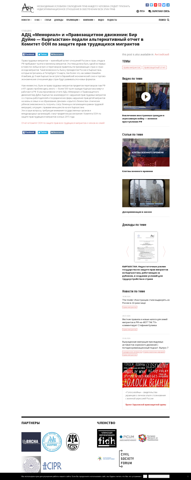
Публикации (72, 19)
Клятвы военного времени (137, 171)
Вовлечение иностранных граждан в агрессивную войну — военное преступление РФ (143, 118)
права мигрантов (131, 67)
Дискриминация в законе (137, 211)
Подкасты (112, 19)
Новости (25, 19)
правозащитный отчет (155, 67)
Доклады (58, 19)
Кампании (88, 19)
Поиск (162, 20)
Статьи (48, 19)
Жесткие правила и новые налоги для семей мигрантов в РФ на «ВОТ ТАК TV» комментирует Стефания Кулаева (144, 322)
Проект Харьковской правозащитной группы (146, 404)
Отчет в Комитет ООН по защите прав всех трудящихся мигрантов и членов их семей (62, 123)
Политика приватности (159, 476)
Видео (101, 19)
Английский (162, 54)
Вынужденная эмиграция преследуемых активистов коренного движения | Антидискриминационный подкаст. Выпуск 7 (145, 344)
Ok (145, 476)
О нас (37, 19)
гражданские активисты (132, 352)
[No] (187, 476)
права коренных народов (154, 352)
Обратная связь (160, 11)
